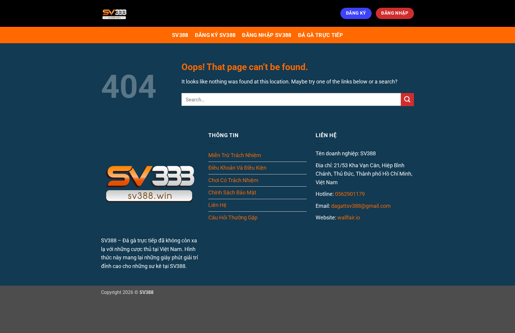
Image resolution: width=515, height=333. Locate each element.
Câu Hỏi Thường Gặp (233, 217)
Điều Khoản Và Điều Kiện (237, 168)
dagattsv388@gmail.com (361, 206)
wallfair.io (348, 217)
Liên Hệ (217, 205)
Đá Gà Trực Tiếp (320, 35)
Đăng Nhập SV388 (266, 35)
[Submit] (407, 99)
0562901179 (350, 194)
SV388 (180, 35)
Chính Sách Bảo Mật (232, 192)
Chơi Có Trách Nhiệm (233, 180)
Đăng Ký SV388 (215, 35)
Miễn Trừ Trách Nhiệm (234, 155)
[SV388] (131, 13)
